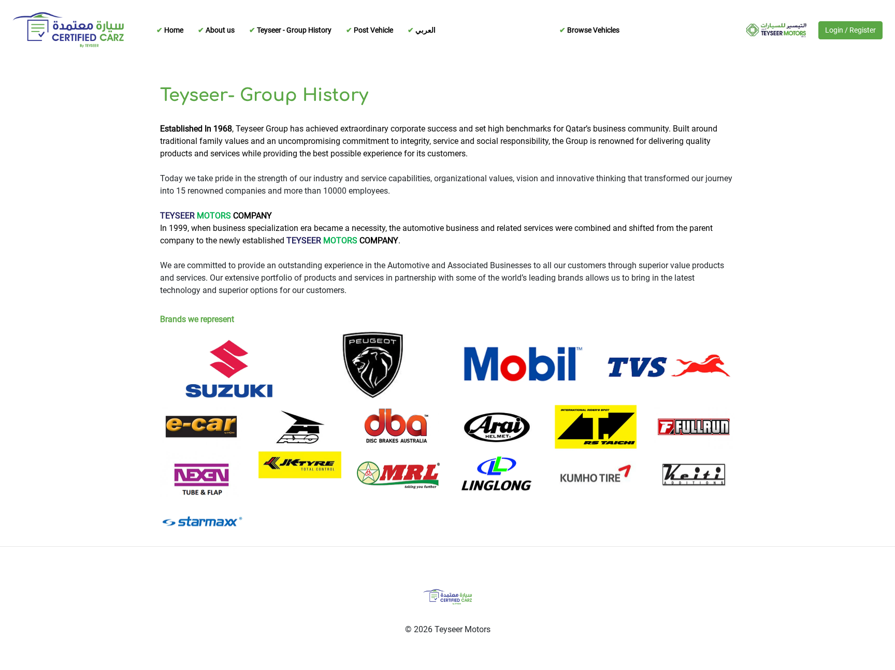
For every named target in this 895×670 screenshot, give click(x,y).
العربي (425, 30)
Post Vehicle (372, 30)
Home (173, 30)
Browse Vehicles (592, 30)
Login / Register (850, 30)
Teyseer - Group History (293, 30)
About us (219, 30)
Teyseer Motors (773, 30)
